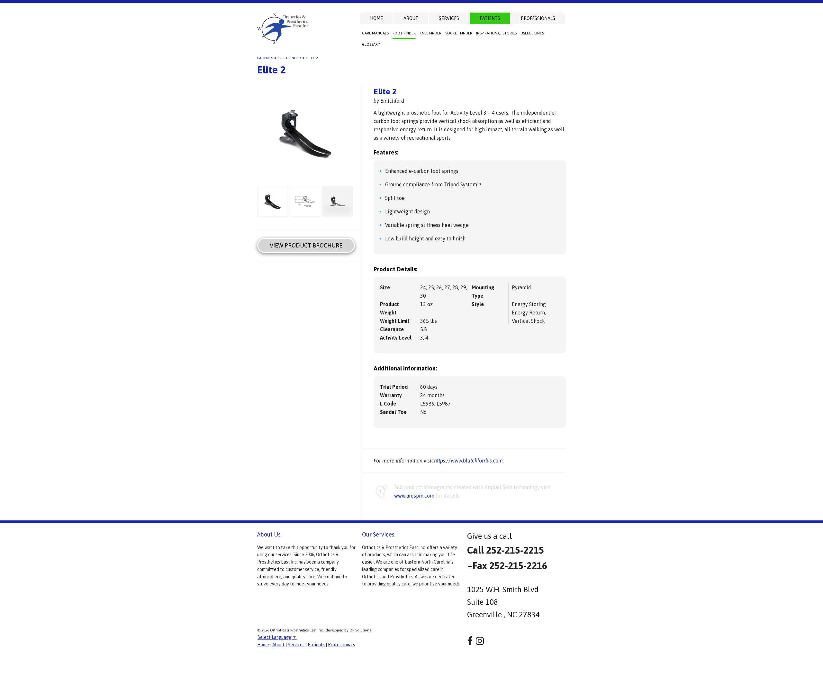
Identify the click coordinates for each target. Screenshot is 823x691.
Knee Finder (430, 33)
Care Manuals (375, 33)
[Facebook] (470, 641)
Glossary (371, 44)
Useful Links (532, 33)
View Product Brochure (306, 245)
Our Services (378, 534)
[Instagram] (480, 641)
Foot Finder (404, 33)
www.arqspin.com (414, 496)
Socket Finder (458, 33)
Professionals (538, 18)
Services (449, 18)
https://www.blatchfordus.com (468, 460)
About (410, 18)
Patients (490, 18)
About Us (269, 534)
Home (376, 18)
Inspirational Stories (496, 33)
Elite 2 (312, 58)
